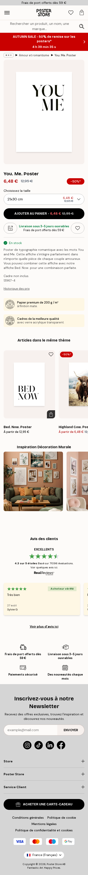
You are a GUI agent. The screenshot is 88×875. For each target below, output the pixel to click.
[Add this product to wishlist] (77, 228)
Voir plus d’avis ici (44, 626)
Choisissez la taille (17, 191)
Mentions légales (44, 824)
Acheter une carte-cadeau (47, 804)
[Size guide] (10, 228)
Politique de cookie (61, 818)
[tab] (70, 13)
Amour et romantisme (34, 55)
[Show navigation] (7, 13)
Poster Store (54, 864)
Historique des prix (17, 289)
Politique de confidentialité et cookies (44, 830)
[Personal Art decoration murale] (33, 481)
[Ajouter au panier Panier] (51, 414)
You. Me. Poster (65, 55)
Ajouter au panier (44, 214)
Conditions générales (28, 818)
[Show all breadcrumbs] (9, 55)
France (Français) (44, 855)
